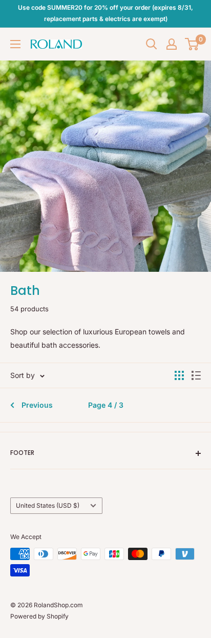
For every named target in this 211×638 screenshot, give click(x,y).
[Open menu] (15, 44)
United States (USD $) (47, 505)
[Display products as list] (196, 375)
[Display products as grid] (179, 375)
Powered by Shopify (39, 616)
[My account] (171, 44)
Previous (37, 405)
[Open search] (151, 44)
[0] (192, 44)
